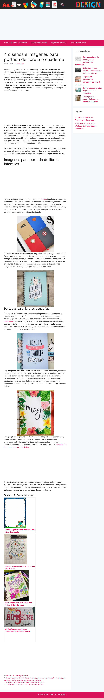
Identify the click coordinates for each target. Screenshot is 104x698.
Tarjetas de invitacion (58, 43)
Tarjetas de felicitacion (39, 43)
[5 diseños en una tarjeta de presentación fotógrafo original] (78, 70)
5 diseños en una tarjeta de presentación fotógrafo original (92, 70)
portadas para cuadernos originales (29, 680)
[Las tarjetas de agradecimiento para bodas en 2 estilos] (78, 98)
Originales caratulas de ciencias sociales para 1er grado (25, 682)
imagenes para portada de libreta (17, 678)
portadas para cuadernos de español (42, 678)
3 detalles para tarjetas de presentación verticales (92, 90)
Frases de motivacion (78, 43)
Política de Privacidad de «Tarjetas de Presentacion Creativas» (85, 126)
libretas (44, 199)
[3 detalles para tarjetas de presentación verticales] (78, 90)
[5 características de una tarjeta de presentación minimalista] (78, 59)
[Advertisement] (52, 24)
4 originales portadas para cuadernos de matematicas (24, 684)
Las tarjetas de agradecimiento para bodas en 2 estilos (91, 99)
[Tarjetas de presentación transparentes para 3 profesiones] (78, 79)
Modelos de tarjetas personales (15, 43)
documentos (9, 321)
